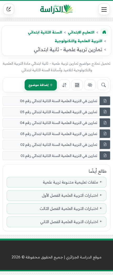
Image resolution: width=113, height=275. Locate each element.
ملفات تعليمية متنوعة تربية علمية (70, 182)
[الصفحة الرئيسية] (104, 32)
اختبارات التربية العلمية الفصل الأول (70, 195)
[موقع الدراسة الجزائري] (56, 9)
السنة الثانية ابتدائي (45, 32)
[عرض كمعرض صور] (77, 85)
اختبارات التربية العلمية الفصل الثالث (69, 208)
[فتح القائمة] (104, 9)
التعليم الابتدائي (81, 32)
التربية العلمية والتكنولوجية (78, 40)
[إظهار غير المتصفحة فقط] (90, 85)
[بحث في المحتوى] (103, 85)
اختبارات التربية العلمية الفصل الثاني (69, 221)
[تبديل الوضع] (8, 9)
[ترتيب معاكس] (64, 85)
